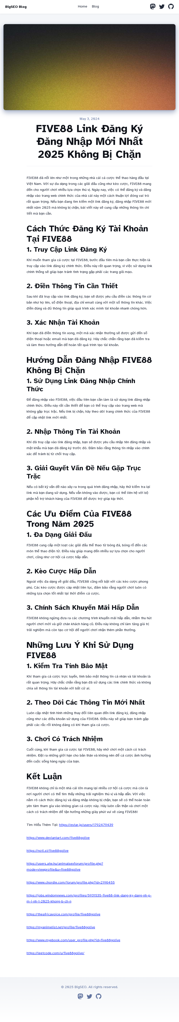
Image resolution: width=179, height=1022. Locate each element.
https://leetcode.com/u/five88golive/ (55, 953)
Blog (95, 6)
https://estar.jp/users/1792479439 (86, 825)
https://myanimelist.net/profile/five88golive (61, 927)
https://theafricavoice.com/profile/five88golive (63, 914)
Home (82, 6)
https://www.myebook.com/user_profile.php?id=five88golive (73, 940)
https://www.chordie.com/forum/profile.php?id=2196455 (71, 882)
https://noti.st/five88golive (48, 850)
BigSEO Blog (16, 7)
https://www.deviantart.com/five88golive (58, 838)
